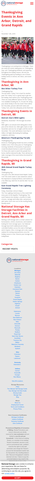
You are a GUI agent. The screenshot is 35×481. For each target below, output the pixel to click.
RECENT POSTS (10, 248)
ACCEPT (17, 478)
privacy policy (9, 473)
